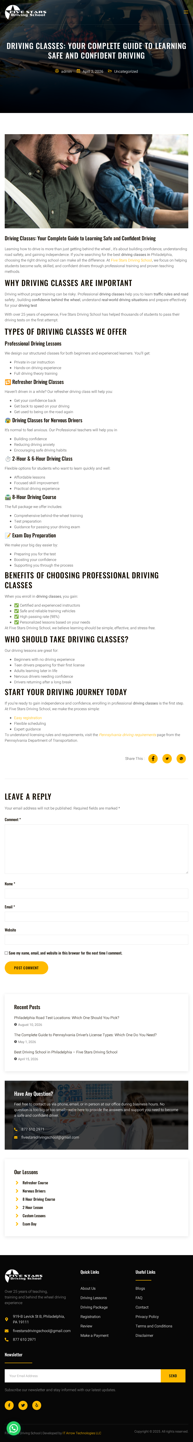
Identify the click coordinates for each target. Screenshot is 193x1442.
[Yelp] (36, 1405)
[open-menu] (185, 12)
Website (10, 930)
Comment (13, 819)
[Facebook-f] (9, 1405)
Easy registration (28, 718)
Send (173, 1375)
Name (10, 883)
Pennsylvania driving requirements (127, 735)
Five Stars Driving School (131, 260)
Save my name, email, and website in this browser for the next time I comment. (65, 953)
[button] (14, 1428)
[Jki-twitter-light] (22, 1405)
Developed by (52, 1433)
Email (10, 907)
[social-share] (153, 758)
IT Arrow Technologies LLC (82, 1433)
